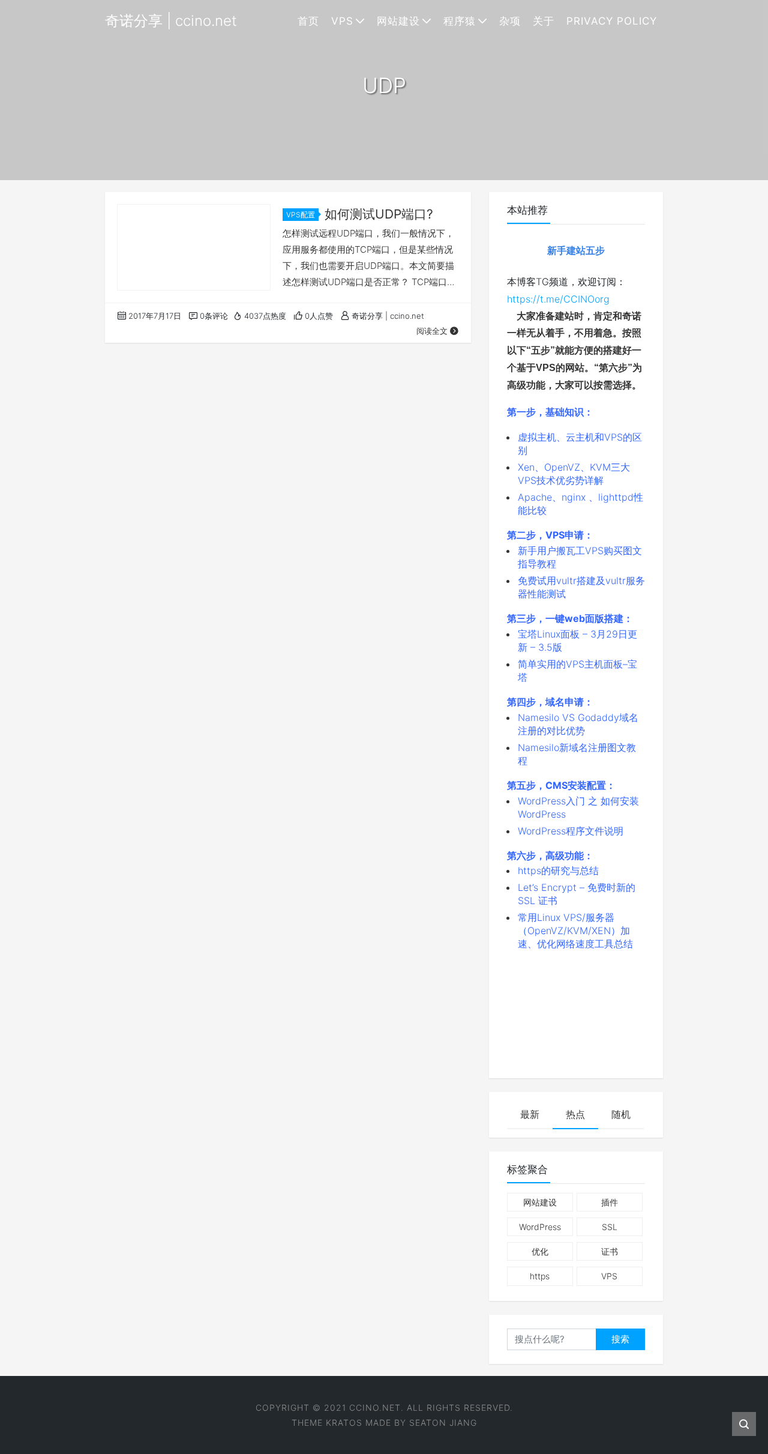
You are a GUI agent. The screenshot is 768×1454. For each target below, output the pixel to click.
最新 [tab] (529, 1114)
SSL (609, 1227)
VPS (342, 21)
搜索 (620, 1339)
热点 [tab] (575, 1114)
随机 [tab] (621, 1114)
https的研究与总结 (558, 870)
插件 (609, 1202)
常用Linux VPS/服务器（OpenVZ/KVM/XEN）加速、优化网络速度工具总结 (575, 930)
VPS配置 (300, 214)
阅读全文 (432, 331)
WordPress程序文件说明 (570, 831)
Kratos (344, 1422)
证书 (609, 1251)
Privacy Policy (611, 21)
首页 (308, 21)
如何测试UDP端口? (379, 214)
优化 (540, 1251)
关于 (543, 21)
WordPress (540, 1227)
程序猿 (459, 21)
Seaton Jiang (443, 1422)
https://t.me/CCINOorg (558, 299)
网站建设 (398, 21)
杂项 (510, 21)
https (540, 1276)
